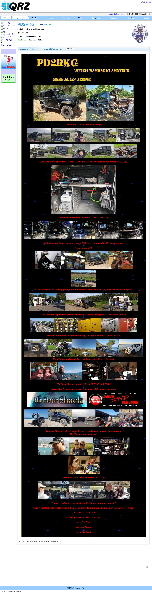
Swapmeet (96, 18)
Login (146, 18)
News (51, 18)
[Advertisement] (82, 567)
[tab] (24, 49)
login (111, 14)
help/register (119, 14)
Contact (131, 18)
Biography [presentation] (23, 49)
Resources (114, 18)
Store (80, 18)
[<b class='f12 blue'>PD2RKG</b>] (140, 44)
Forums (66, 18)
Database (35, 18)
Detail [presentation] (34, 49)
